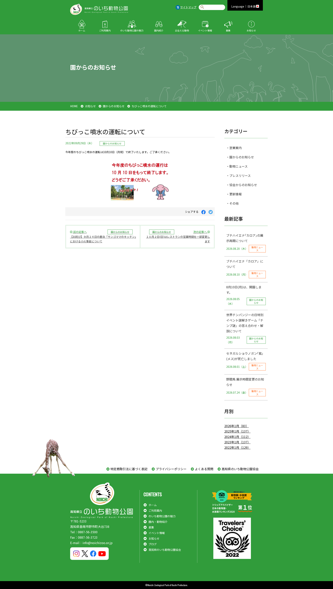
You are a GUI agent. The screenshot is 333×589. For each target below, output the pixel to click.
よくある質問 (204, 469)
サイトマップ (188, 7)
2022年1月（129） (237, 447)
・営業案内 (234, 147)
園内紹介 (158, 30)
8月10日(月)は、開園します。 (244, 295)
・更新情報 (234, 194)
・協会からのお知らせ (241, 184)
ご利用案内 (105, 30)
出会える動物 (182, 30)
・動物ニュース (237, 166)
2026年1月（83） (236, 426)
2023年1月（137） (237, 442)
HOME (74, 106)
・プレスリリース (238, 175)
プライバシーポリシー (171, 469)
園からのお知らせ (113, 106)
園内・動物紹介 (158, 522)
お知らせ (251, 30)
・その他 (232, 203)
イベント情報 (205, 30)
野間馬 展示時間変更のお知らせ (245, 386)
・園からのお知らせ (240, 157)
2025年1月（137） (237, 431)
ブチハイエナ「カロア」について (244, 268)
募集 (228, 30)
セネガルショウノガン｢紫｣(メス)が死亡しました (244, 360)
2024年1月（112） (237, 436)
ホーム (81, 30)
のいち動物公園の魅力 (131, 30)
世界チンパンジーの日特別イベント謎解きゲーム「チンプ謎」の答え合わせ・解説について (244, 328)
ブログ (153, 544)
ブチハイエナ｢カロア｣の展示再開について (244, 242)
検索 (202, 7)
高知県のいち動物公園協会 (240, 469)
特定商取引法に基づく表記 (128, 469)
